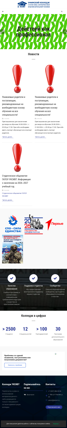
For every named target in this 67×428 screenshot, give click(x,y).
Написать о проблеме (15, 365)
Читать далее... (7, 137)
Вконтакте (30, 395)
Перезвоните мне (54, 407)
